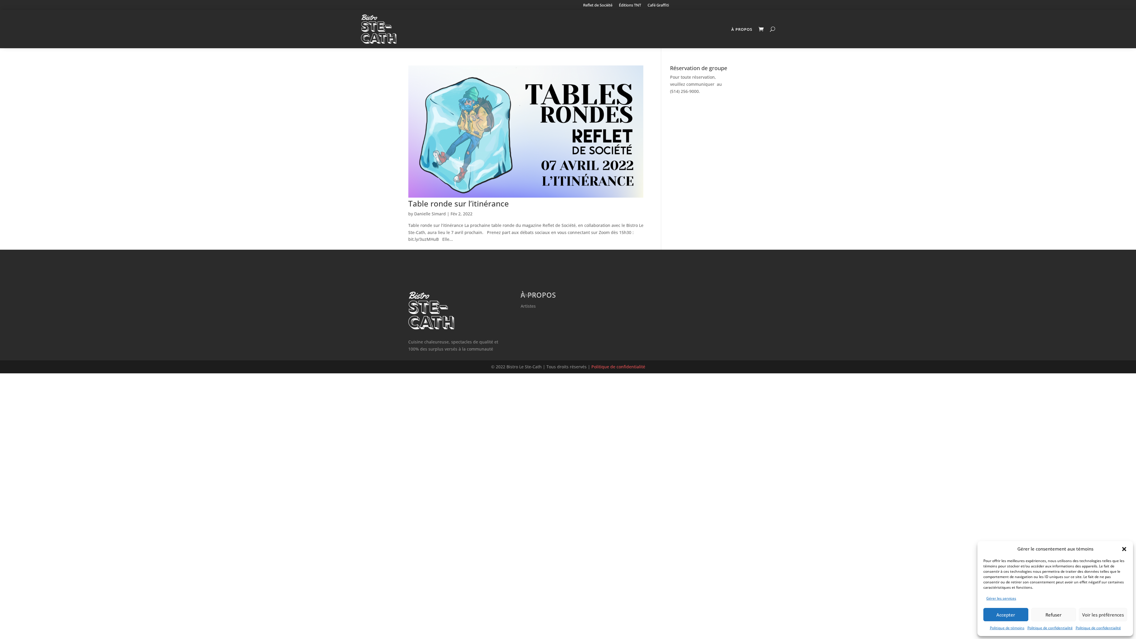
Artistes (528, 306)
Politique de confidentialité (1050, 627)
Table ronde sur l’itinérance (458, 203)
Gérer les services (1001, 598)
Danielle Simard (430, 214)
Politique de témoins (1007, 627)
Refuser (1053, 615)
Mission (528, 295)
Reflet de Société (597, 5)
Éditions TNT (630, 5)
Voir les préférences (1103, 615)
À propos (741, 29)
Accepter (1005, 615)
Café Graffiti (658, 5)
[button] (1124, 549)
